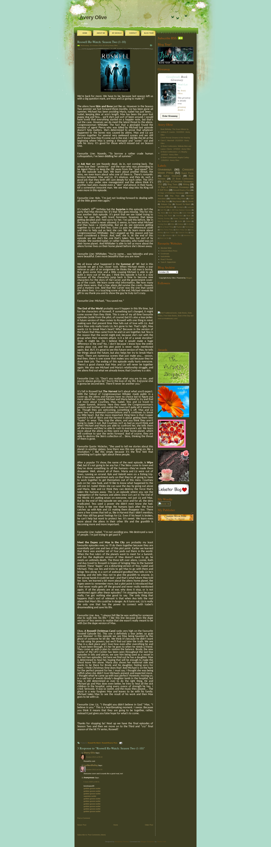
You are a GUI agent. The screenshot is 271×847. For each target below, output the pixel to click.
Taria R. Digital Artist (168, 262)
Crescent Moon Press (169, 251)
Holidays (181, 224)
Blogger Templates (147, 841)
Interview (179, 215)
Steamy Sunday (164, 218)
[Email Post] (120, 743)
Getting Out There (165, 215)
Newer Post (81, 825)
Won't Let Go (182, 86)
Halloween (168, 235)
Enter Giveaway (170, 115)
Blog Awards (177, 201)
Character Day (183, 232)
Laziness (190, 207)
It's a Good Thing (166, 227)
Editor (172, 224)
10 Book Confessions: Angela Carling (175, 157)
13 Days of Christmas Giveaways (171, 193)
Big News (161, 213)
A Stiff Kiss (163, 190)
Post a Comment (83, 818)
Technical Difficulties (165, 207)
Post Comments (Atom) (97, 835)
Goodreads (173, 77)
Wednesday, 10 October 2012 (91, 45)
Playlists (179, 227)
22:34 (105, 45)
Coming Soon (163, 224)
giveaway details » (182, 108)
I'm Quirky (190, 224)
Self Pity (163, 210)
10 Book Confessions (183, 179)
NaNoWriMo (165, 256)
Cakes (188, 221)
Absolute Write (166, 248)
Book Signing (174, 213)
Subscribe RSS (167, 38)
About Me (101, 33)
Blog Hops (174, 196)
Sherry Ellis (89, 753)
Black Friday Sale (181, 230)
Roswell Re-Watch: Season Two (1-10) (101, 42)
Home (84, 33)
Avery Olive (93, 17)
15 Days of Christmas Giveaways (173, 187)
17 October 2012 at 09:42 (93, 757)
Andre (180, 221)
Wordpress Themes (122, 841)
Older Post (149, 825)
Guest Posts (187, 173)
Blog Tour (149, 33)
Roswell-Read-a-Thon (109, 743)
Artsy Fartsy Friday (166, 230)
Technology (189, 227)
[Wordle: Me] (164, 504)
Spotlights (180, 207)
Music (188, 215)
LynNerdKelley (91, 765)
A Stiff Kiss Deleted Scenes (180, 210)
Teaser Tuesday (179, 218)
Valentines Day (189, 235)
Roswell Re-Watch (94, 743)
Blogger (189, 278)
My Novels (117, 33)
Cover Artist (186, 213)
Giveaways (165, 169)
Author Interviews (172, 176)
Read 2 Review (166, 259)
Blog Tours (172, 184)
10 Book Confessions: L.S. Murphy (174, 152)
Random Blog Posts (178, 199)
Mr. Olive (178, 235)
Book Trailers (170, 232)
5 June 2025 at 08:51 (91, 782)
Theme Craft (161, 841)
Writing (186, 184)
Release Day (166, 204)
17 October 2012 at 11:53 (93, 769)
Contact (133, 33)
